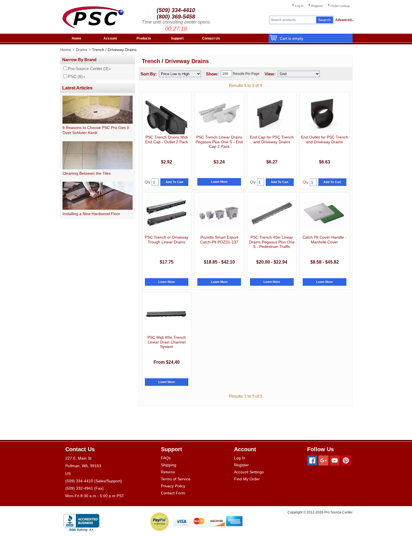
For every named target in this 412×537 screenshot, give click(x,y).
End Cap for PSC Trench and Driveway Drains (272, 139)
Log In (299, 6)
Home (76, 38)
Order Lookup (340, 6)
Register (317, 6)
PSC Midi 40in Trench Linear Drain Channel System (166, 342)
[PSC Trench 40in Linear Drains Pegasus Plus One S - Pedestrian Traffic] (272, 213)
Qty (148, 182)
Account (110, 38)
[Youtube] (335, 460)
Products (143, 38)
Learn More (219, 181)
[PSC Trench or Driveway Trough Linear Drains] (166, 213)
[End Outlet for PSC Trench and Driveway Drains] (323, 113)
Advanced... (344, 20)
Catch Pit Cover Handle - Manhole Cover (324, 239)
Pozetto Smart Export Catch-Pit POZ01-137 (219, 239)
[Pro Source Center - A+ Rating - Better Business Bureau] (81, 521)
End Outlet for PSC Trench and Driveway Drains (324, 139)
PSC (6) (75, 76)
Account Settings (249, 472)
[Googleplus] (323, 460)
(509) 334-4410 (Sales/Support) (93, 481)
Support (177, 38)
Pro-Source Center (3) (88, 68)
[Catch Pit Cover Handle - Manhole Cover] (324, 213)
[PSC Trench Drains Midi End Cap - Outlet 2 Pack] (166, 113)
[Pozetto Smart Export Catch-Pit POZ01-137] (219, 213)
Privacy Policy (173, 486)
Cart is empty (291, 38)
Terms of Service (176, 479)
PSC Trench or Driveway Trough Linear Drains (166, 239)
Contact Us (211, 38)
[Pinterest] (346, 460)
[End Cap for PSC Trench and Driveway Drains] (270, 113)
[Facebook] (312, 460)
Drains (81, 49)
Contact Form (173, 493)
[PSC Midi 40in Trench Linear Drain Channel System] (166, 313)
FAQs (166, 458)
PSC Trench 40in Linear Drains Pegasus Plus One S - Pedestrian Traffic (272, 242)
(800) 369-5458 (176, 16)
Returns (168, 472)
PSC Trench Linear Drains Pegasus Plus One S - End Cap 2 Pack (219, 142)
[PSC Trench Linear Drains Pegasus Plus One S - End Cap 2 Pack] (219, 113)
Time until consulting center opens (176, 22)
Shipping (168, 465)
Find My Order (247, 479)
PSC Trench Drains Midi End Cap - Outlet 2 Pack (166, 139)
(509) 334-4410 (176, 10)
